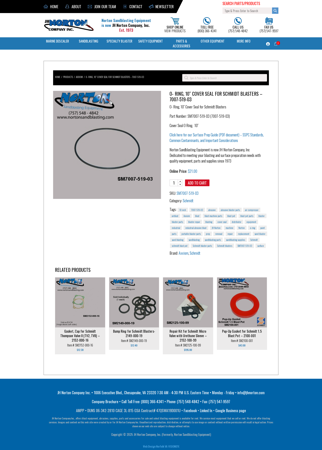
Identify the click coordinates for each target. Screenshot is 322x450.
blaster (261, 216)
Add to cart (197, 183)
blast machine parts (213, 216)
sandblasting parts (213, 240)
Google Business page (230, 410)
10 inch (182, 210)
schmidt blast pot (179, 246)
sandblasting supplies (235, 240)
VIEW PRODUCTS (175, 29)
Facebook (190, 410)
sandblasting (194, 240)
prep (208, 234)
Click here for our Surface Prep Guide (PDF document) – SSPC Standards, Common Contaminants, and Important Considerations (217, 137)
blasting (208, 222)
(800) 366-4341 (207, 29)
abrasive (212, 210)
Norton (242, 228)
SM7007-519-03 (244, 246)
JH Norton (216, 228)
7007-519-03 (197, 210)
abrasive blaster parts (230, 210)
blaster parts (177, 222)
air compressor (251, 210)
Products (68, 77)
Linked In (206, 410)
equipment (251, 222)
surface (260, 246)
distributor (236, 222)
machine (229, 228)
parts (174, 234)
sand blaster (260, 234)
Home (57, 77)
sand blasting (177, 240)
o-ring (252, 228)
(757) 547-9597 (269, 29)
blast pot (231, 216)
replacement (243, 234)
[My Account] (268, 44)
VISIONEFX (173, 446)
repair (230, 234)
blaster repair (194, 222)
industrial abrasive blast (195, 228)
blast (197, 216)
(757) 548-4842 (238, 29)
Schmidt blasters (224, 246)
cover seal (222, 222)
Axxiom (79, 77)
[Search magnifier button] (275, 10)
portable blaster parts (191, 234)
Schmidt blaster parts (202, 246)
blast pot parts (246, 216)
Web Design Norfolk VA (155, 446)
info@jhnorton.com (251, 392)
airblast (175, 216)
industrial (176, 228)
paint (262, 228)
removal (218, 234)
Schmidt (188, 200)
